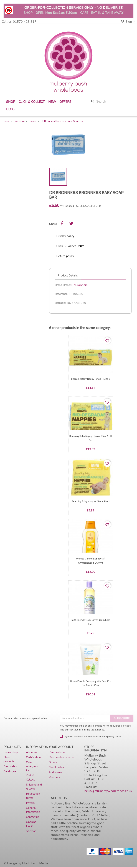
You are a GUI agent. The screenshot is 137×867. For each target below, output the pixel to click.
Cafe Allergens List (32, 766)
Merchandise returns (61, 757)
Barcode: (60, 303)
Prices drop (11, 752)
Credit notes (56, 767)
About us (31, 752)
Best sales (10, 766)
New (52, 102)
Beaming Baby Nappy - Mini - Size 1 (90, 501)
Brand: (67, 285)
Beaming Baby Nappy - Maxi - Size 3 (90, 378)
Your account (61, 747)
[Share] (61, 223)
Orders (53, 762)
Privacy (30, 803)
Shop (10, 102)
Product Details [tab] (68, 275)
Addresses (55, 772)
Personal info (57, 752)
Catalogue (10, 771)
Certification (33, 757)
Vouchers (54, 777)
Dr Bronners (79, 285)
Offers (65, 102)
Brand (58, 285)
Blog (10, 109)
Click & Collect (32, 102)
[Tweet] (71, 223)
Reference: (61, 294)
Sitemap (31, 831)
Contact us (32, 817)
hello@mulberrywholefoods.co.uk (108, 791)
